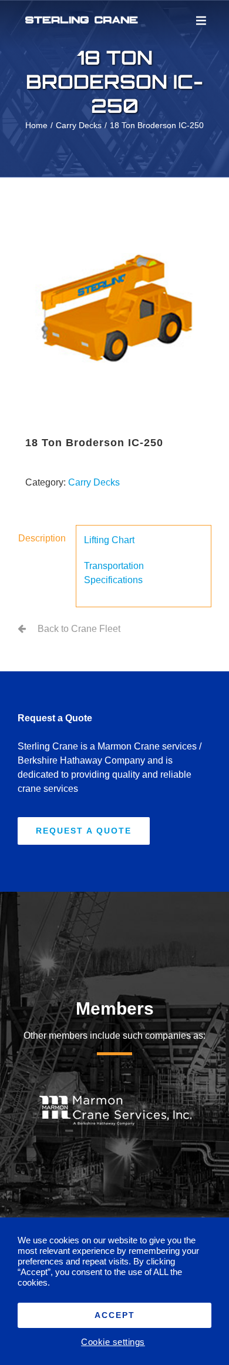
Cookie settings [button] (113, 1342)
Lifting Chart (109, 540)
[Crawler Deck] (114, 310)
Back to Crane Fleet (79, 629)
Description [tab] (42, 538)
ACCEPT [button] (115, 1315)
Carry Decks (94, 482)
